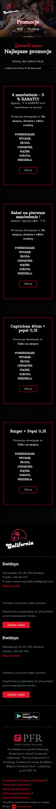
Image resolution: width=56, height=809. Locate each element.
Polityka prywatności (33, 780)
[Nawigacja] (50, 8)
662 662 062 (21, 651)
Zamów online (16, 624)
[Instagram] (11, 594)
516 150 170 (20, 577)
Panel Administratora (15, 797)
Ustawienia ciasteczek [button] (16, 784)
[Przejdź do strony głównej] (11, 8)
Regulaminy (10, 780)
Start (20, 28)
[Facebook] (4, 594)
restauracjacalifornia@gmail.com (32, 581)
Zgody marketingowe (16, 788)
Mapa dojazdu (11, 585)
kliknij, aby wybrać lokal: (28, 61)
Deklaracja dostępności (17, 793)
